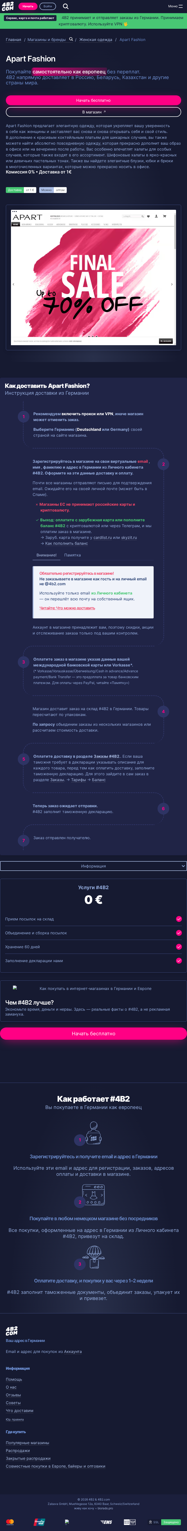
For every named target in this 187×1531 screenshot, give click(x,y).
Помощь (14, 1379)
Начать (28, 6)
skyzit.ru (129, 537)
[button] (180, 6)
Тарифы (78, 779)
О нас (11, 1387)
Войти (48, 6)
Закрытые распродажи (28, 1458)
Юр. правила (15, 1419)
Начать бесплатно (93, 100)
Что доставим (19, 1410)
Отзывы (13, 1394)
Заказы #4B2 (106, 756)
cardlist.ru (103, 537)
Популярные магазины (27, 1442)
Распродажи (18, 1450)
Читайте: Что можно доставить (67, 607)
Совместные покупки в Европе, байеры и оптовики (55, 1466)
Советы (13, 1402)
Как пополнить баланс (66, 543)
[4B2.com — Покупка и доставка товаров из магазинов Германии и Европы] (8, 6)
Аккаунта (73, 1351)
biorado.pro (105, 1508)
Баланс (99, 779)
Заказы (57, 779)
